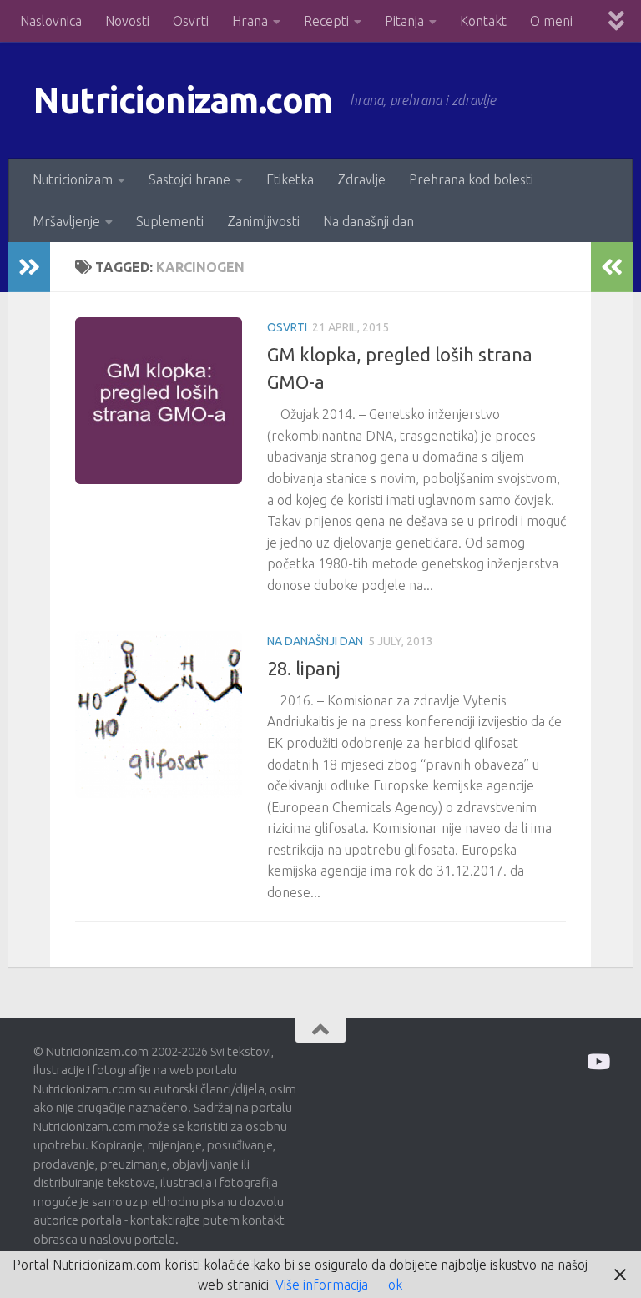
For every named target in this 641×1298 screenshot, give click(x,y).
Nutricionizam (73, 179)
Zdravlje (361, 179)
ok (395, 1284)
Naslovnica (51, 20)
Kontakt (483, 20)
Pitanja (404, 20)
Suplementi (170, 221)
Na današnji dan (368, 221)
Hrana (250, 20)
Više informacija (321, 1284)
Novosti (127, 20)
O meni (551, 20)
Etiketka (290, 179)
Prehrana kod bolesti (471, 179)
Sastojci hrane (189, 179)
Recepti (326, 20)
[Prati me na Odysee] (597, 1061)
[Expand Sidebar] (29, 267)
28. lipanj (304, 668)
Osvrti (191, 20)
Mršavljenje (66, 221)
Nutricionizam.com (183, 99)
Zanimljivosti (263, 221)
